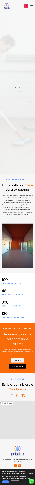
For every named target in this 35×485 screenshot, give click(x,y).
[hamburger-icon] (32, 6)
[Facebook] (15, 465)
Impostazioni (15, 482)
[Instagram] (19, 465)
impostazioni (27, 478)
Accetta (5, 482)
